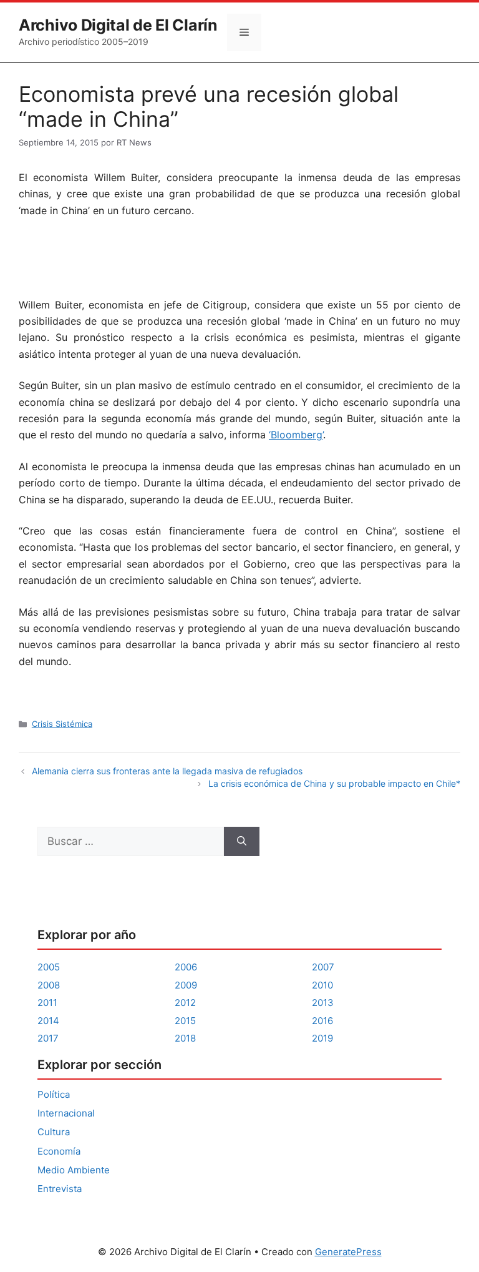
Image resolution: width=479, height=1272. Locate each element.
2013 (323, 1002)
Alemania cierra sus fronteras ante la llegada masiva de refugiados (167, 771)
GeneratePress (348, 1252)
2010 (322, 985)
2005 (48, 967)
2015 (185, 1021)
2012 (185, 1002)
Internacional (66, 1113)
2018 (185, 1038)
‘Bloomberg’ (296, 434)
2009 (186, 985)
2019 (322, 1038)
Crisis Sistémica (62, 724)
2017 (48, 1038)
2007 (323, 967)
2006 (186, 967)
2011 (47, 1002)
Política (53, 1094)
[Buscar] (241, 842)
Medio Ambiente (73, 1170)
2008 (48, 985)
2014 (48, 1021)
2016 (322, 1021)
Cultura (53, 1132)
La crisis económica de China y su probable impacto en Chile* (334, 783)
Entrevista (59, 1189)
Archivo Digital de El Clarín (118, 25)
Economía (58, 1151)
